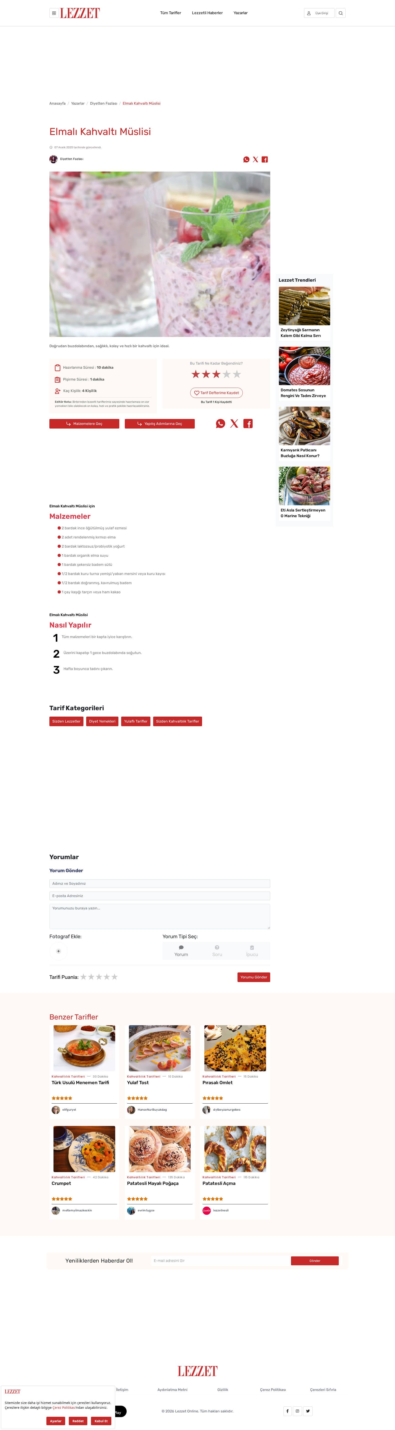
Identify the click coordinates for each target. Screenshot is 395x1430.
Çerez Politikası (273, 1390)
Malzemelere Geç (87, 423)
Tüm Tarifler (170, 13)
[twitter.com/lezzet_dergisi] (308, 1411)
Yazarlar (241, 13)
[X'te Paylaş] (255, 160)
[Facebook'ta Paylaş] (264, 160)
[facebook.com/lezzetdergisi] (287, 1411)
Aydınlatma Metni (172, 1390)
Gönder (315, 1261)
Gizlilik (222, 1390)
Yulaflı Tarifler (135, 721)
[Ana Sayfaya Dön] (198, 1371)
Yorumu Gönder (253, 977)
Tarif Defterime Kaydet (219, 393)
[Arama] (341, 13)
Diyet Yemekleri (102, 721)
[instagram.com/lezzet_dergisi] (297, 1411)
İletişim (122, 1390)
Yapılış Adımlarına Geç (163, 423)
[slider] (216, 374)
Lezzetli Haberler (207, 13)
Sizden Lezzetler (66, 721)
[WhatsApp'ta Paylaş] (246, 160)
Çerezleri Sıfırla (323, 1390)
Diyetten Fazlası (103, 103)
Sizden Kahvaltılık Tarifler (177, 721)
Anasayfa (57, 103)
